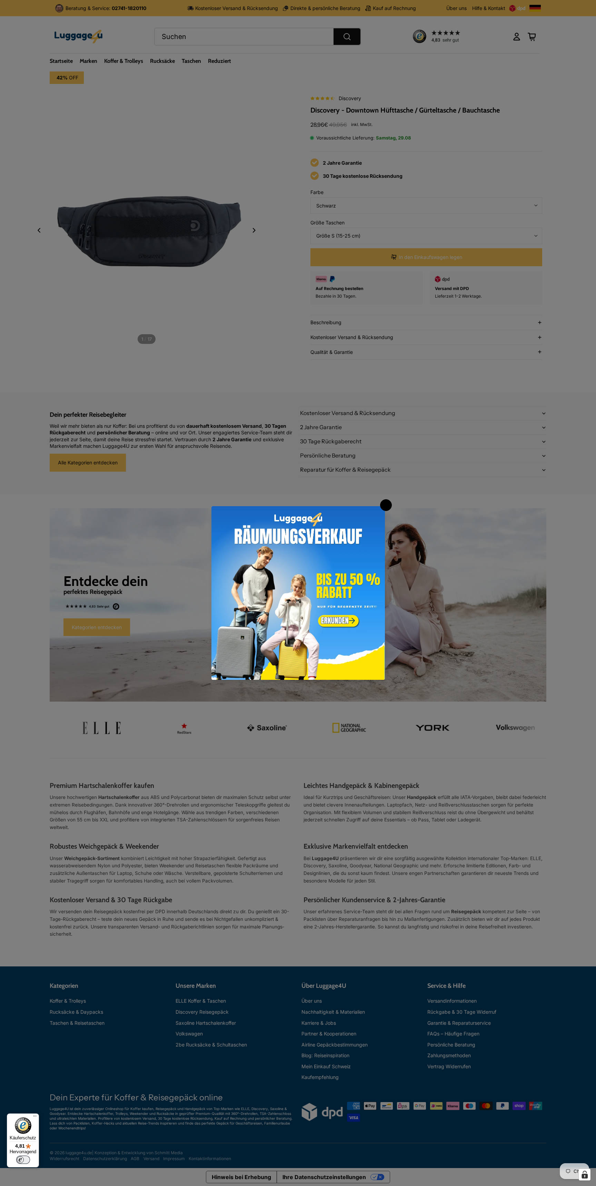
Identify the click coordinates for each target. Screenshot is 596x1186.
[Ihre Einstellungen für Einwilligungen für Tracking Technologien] (584, 1174)
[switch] (23, 1160)
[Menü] (35, 1117)
